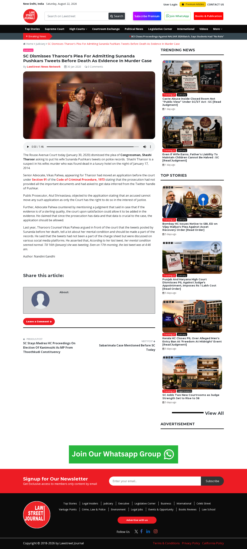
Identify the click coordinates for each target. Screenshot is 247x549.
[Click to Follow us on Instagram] (155, 531)
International (183, 503)
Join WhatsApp (179, 16)
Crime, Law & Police (94, 509)
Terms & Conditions (166, 543)
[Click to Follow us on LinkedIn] (148, 531)
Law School (208, 509)
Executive (123, 503)
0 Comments (95, 66)
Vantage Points (68, 509)
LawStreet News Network (44, 66)
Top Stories (70, 503)
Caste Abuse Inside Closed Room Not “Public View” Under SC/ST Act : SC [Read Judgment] (191, 102)
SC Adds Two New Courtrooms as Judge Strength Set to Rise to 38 (190, 396)
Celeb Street (204, 503)
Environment (118, 509)
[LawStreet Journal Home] (30, 16)
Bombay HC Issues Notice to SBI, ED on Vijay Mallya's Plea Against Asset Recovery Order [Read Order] (190, 227)
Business (166, 503)
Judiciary (40, 43)
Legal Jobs (137, 509)
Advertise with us (137, 520)
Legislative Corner (145, 503)
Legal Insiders (90, 503)
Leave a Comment (38, 321)
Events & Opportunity (160, 509)
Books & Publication (208, 16)
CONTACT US (215, 4)
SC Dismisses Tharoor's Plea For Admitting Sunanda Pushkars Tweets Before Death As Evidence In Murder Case (114, 43)
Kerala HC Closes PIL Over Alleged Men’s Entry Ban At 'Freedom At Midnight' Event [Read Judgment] (192, 341)
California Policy (213, 543)
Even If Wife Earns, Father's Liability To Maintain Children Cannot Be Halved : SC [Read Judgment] (190, 157)
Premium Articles (195, 4)
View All (214, 413)
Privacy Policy (191, 543)
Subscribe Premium (147, 16)
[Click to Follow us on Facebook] (141, 531)
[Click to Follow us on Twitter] (135, 531)
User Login (170, 4)
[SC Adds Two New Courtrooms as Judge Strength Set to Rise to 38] (192, 372)
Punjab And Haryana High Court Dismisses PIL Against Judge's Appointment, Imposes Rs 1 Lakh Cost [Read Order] (189, 284)
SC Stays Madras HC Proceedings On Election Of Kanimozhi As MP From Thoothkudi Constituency (49, 347)
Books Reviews (188, 509)
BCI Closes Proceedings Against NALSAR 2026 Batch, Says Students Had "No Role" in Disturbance (173, 36)
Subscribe (212, 481)
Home (29, 43)
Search (118, 16)
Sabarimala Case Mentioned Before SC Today (127, 347)
